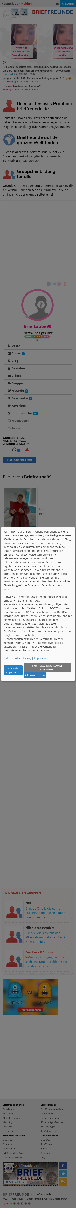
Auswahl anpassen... (13, 670)
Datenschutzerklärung (17, 658)
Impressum (41, 658)
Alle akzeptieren (35, 675)
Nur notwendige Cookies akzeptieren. (47, 667)
